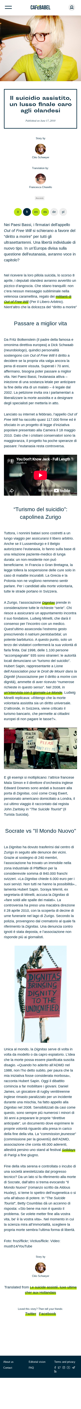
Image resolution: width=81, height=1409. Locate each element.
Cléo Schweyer (40, 157)
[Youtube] (68, 1367)
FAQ (31, 1367)
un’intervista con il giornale (33, 693)
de (54, 212)
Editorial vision (37, 1361)
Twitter (30, 1314)
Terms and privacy (64, 1361)
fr (27, 212)
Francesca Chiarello (40, 187)
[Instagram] (64, 1367)
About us (8, 1361)
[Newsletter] (73, 1367)
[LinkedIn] (55, 1371)
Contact (7, 1367)
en (36, 212)
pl (63, 212)
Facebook (47, 1314)
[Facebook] (55, 1367)
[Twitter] (59, 1367)
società (40, 198)
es (45, 212)
